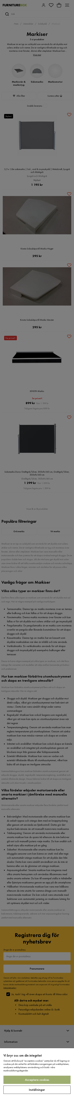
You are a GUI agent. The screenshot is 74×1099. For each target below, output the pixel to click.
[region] (37, 1073)
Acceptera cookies (37, 1080)
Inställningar (37, 1090)
